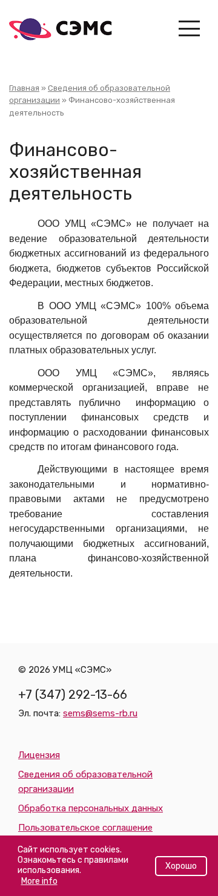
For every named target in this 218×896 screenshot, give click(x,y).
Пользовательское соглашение (85, 827)
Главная (24, 88)
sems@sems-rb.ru (100, 713)
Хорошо (181, 866)
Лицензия (39, 755)
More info (39, 881)
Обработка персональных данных (90, 808)
